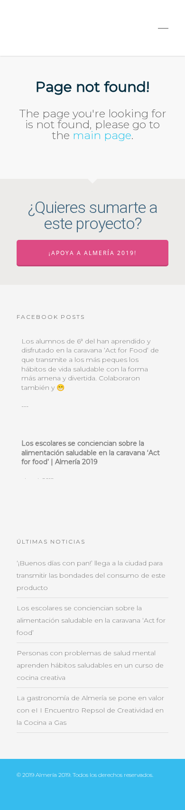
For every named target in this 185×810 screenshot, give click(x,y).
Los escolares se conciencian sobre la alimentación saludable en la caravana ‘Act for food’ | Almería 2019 (90, 452)
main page (102, 135)
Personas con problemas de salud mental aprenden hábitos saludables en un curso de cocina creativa (90, 665)
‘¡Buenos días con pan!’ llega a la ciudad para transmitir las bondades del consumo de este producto (91, 575)
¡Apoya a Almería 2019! (92, 253)
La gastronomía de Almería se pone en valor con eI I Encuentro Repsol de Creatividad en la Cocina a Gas (90, 710)
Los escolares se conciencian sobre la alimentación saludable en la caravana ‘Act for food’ (91, 620)
